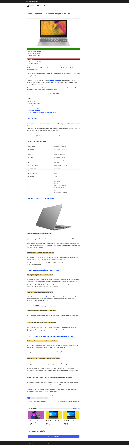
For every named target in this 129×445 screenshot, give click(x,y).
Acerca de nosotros (92, 443)
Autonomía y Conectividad (34, 110)
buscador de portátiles (68, 87)
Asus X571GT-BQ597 (40, 134)
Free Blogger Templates (49, 443)
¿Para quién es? (32, 101)
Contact (44, 5)
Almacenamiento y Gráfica (34, 108)
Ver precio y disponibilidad (53, 93)
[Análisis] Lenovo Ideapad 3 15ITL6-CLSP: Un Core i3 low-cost (53, 422)
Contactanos (100, 443)
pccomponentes (39, 397)
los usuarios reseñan (47, 296)
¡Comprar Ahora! (53, 395)
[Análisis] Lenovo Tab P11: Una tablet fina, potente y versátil (34, 422)
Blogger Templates (34, 443)
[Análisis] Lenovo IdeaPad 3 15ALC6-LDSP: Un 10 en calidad (70, 422)
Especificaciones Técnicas (34, 103)
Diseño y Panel (32, 105)
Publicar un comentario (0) (53, 436)
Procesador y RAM (33, 107)
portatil (32, 11)
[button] (101, 5)
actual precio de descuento (43, 75)
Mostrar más (76, 408)
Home (38, 5)
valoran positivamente (53, 80)
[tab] (38, 5)
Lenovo (33, 397)
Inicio (28, 11)
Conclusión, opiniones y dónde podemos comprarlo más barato (42, 112)
